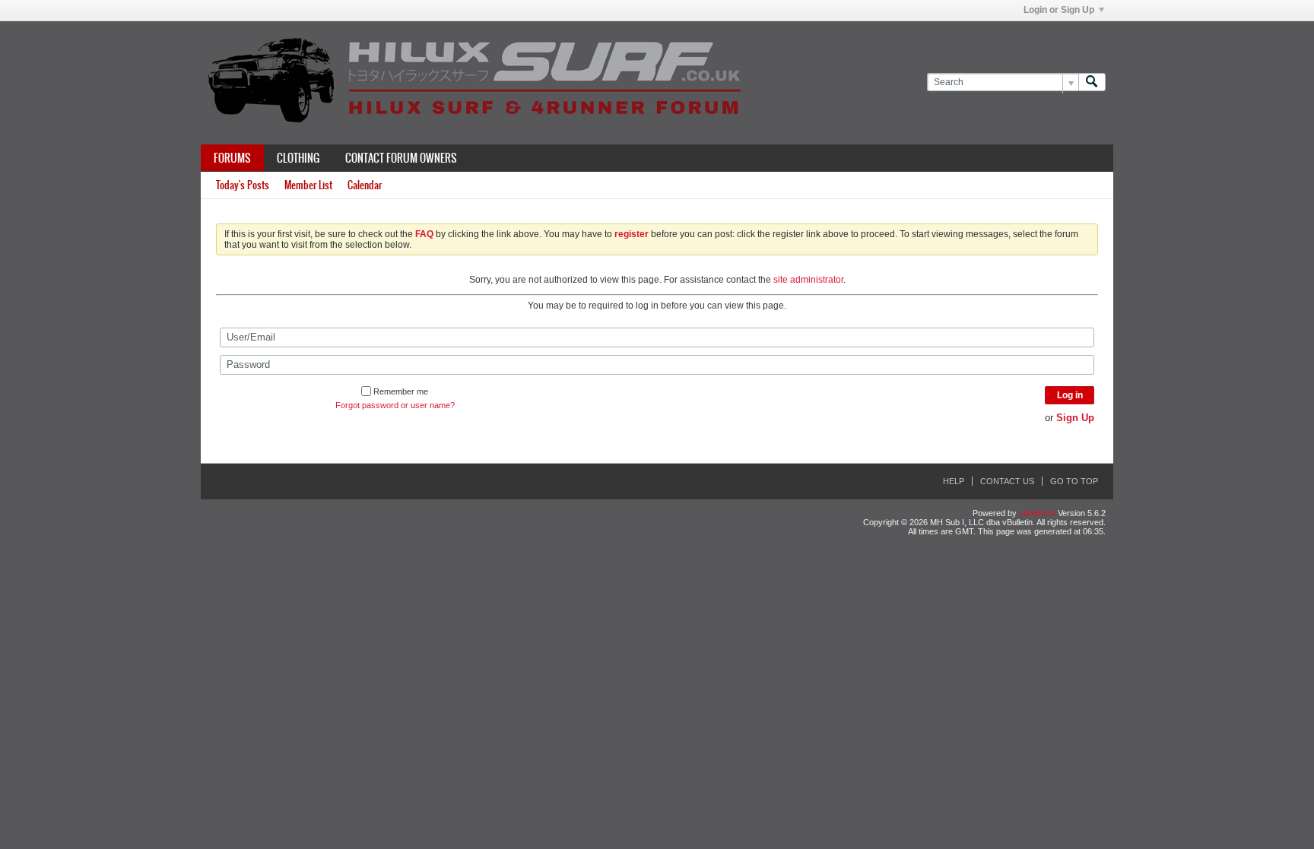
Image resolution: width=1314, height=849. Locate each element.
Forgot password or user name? (395, 405)
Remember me (400, 391)
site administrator (808, 279)
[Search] (1092, 82)
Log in (1070, 395)
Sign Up (1075, 417)
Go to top (1074, 481)
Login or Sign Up (1059, 10)
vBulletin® (1037, 513)
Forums (232, 158)
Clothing (298, 158)
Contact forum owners (401, 158)
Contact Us (1007, 481)
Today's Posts (242, 185)
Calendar (365, 185)
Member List (308, 185)
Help (953, 481)
